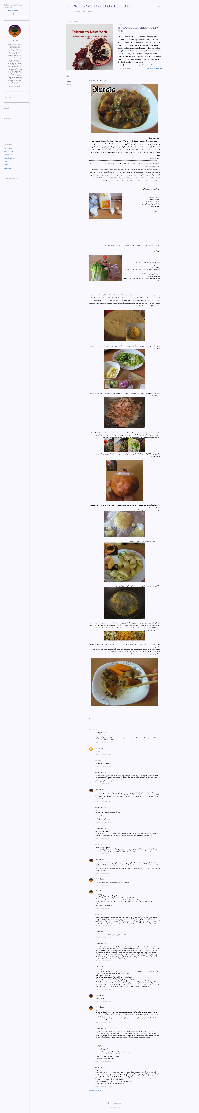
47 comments (127, 68)
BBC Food (8, 148)
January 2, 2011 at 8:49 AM (103, 801)
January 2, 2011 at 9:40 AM (103, 925)
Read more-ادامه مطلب (154, 68)
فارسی (90, 11)
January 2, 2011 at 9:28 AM (103, 873)
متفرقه (68, 84)
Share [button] (119, 68)
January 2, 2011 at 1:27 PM (103, 937)
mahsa (97, 748)
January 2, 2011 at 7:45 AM (103, 766)
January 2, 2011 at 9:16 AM (103, 838)
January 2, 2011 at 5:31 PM (103, 1022)
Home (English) (13, 10)
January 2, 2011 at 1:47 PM (103, 960)
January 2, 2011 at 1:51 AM (102, 754)
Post (6, 161)
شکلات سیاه (8, 168)
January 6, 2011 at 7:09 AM (103, 1086)
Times (6, 165)
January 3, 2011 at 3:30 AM (103, 1061)
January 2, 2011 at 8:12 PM (103, 1040)
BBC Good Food (10, 151)
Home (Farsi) (12, 14)
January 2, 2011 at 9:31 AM (103, 885)
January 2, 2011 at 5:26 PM (103, 1001)
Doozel (98, 790)
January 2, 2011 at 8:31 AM (103, 784)
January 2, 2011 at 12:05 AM (103, 742)
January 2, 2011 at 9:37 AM (103, 908)
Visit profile (14, 86)
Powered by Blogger (116, 1103)
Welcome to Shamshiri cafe (102, 6)
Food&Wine (8, 155)
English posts (80, 11)
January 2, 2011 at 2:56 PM (103, 989)
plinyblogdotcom (10, 158)
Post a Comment (95, 1091)
